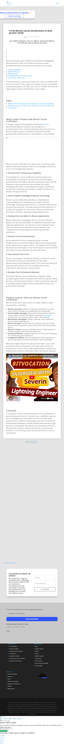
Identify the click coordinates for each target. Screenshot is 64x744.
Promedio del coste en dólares (28, 43)
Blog (36, 646)
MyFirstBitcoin (14, 71)
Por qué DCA (12, 653)
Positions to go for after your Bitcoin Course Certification (31, 105)
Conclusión (12, 107)
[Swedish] (11, 719)
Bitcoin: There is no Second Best (15, 548)
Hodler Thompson (15, 35)
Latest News (38, 658)
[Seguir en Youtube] (17, 635)
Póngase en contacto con (14, 684)
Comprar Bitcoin (39, 649)
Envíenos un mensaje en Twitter (15, 627)
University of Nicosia (16, 78)
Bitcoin (36, 41)
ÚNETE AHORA (14, 16)
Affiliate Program (39, 656)
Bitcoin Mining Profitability (41, 663)
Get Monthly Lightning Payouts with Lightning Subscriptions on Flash (28, 529)
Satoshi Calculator (14, 649)
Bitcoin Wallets (39, 665)
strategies (47, 315)
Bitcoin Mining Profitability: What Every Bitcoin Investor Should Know (28, 453)
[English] (2, 719)
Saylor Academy (14, 69)
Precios (37, 653)
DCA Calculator (13, 646)
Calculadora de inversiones (16, 651)
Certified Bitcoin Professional (20, 75)
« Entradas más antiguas (9, 563)
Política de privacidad (12, 681)
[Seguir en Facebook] (8, 635)
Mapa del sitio (11, 688)
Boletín (37, 651)
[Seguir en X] (12, 635)
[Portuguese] (16, 719)
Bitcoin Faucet (38, 661)
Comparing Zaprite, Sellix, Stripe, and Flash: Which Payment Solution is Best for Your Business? (31, 509)
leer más (7, 460)
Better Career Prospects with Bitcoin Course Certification (31, 103)
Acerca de (9, 676)
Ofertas (9, 686)
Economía (43, 43)
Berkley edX (12, 73)
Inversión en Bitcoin (47, 41)
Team (8, 679)
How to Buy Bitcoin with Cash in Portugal (18, 490)
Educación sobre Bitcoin (15, 661)
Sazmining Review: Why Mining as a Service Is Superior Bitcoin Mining (28, 471)
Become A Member (12, 674)
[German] (7, 719)
